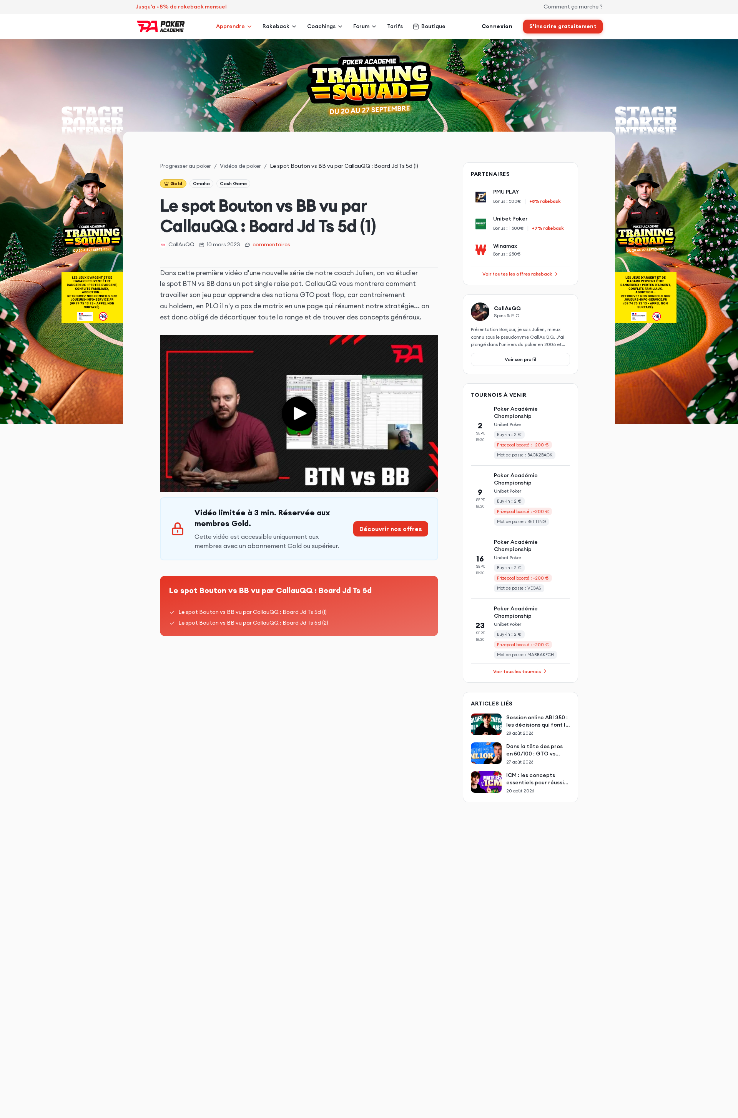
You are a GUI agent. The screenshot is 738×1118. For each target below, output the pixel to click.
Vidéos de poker (240, 165)
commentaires (271, 244)
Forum (361, 26)
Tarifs (395, 26)
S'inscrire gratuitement (563, 26)
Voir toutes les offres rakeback (517, 274)
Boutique (433, 26)
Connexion (497, 26)
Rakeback (276, 26)
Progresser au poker (185, 165)
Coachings (321, 26)
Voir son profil (520, 359)
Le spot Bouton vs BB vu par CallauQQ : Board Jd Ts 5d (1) (252, 611)
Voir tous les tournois (517, 671)
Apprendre (230, 26)
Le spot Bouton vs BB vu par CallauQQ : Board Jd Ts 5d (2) (253, 622)
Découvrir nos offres (390, 529)
